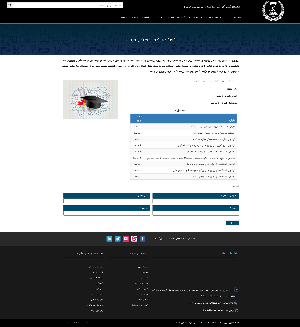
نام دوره (144, 208)
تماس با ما (143, 299)
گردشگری (99, 283)
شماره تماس (142, 195)
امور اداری (99, 288)
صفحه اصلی (143, 267)
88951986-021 (211, 303)
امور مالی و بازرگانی (95, 305)
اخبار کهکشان (142, 288)
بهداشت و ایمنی (96, 294)
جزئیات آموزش (228, 81)
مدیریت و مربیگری (95, 267)
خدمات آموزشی (96, 277)
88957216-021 (196, 303)
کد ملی (233, 208)
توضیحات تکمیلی (210, 81)
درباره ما (144, 294)
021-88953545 (226, 303)
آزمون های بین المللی (139, 305)
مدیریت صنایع (97, 299)
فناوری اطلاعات (97, 272)
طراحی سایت (81, 323)
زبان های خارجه (97, 310)
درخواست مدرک (141, 283)
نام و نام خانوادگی (229, 195)
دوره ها (145, 272)
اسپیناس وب (67, 323)
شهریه (196, 81)
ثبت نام (144, 277)
